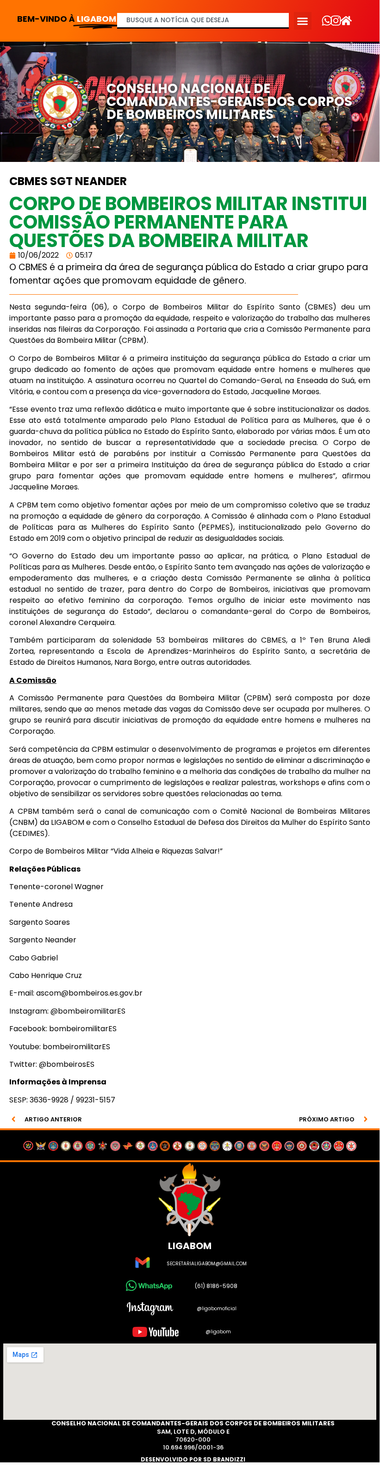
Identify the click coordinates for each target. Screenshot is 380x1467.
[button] (302, 21)
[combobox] (203, 21)
